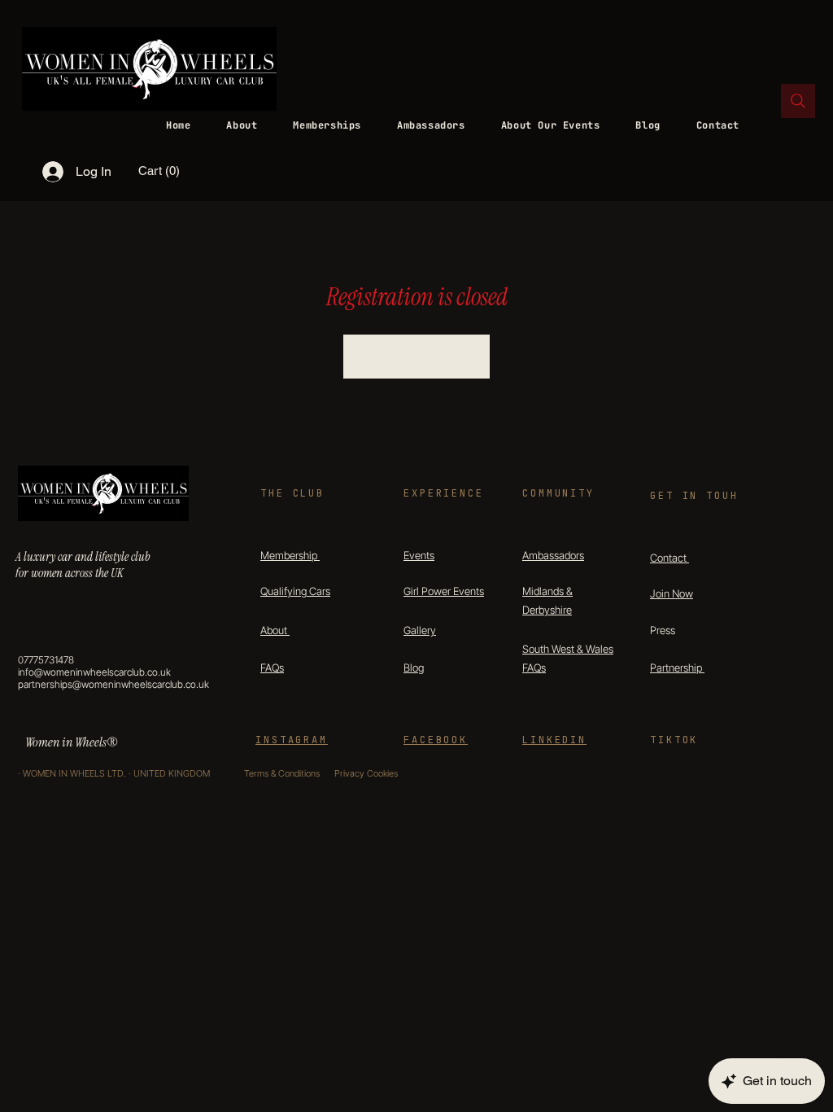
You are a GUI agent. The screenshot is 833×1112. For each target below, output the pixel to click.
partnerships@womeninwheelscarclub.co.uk (113, 684)
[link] (170, 171)
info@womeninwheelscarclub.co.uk (94, 672)
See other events (416, 356)
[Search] (798, 101)
